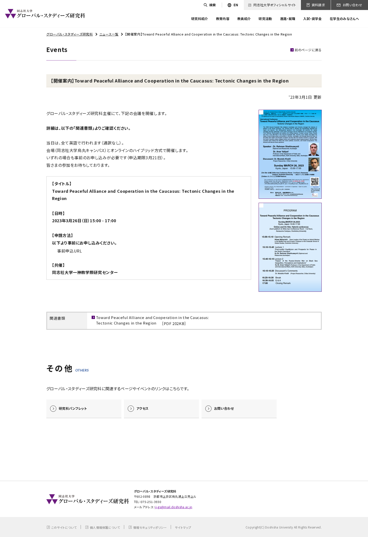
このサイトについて (64, 527)
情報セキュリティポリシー (150, 527)
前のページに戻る (308, 50)
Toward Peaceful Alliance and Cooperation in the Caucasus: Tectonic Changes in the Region (152, 320)
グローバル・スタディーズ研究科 (69, 34)
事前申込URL (69, 251)
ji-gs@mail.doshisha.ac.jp (173, 507)
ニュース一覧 (109, 34)
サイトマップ (183, 527)
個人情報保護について (105, 527)
